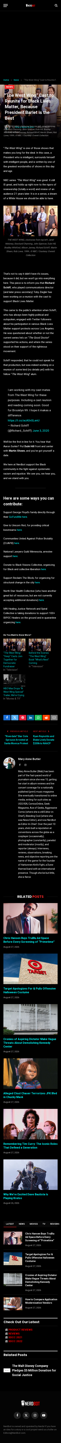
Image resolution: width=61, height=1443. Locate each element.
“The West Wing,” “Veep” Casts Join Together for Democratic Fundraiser (12, 659)
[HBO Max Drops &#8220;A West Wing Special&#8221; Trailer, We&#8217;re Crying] (14, 680)
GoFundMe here (18, 516)
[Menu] (5, 5)
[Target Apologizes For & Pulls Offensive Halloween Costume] (30, 969)
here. (37, 582)
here (19, 529)
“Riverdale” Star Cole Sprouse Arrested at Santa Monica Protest (16, 740)
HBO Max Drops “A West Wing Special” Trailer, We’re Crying (13, 692)
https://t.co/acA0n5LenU (23, 420)
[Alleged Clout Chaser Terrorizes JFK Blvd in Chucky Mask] (30, 1073)
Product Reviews (20, 1329)
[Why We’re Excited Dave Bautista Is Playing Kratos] (30, 1174)
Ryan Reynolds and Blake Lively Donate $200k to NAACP (43, 740)
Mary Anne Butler (29, 759)
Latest (10, 1224)
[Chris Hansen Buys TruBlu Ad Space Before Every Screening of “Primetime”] (30, 918)
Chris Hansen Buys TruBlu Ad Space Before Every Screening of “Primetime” (39, 1237)
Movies (34, 1224)
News (9, 86)
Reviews (14, 1333)
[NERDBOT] (30, 5)
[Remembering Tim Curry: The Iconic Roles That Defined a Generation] (30, 1124)
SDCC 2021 (15, 1337)
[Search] (56, 5)
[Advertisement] (30, 44)
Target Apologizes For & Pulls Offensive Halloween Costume (39, 1257)
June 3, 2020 (41, 430)
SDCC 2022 (15, 1341)
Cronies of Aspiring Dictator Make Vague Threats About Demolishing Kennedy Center (29, 1042)
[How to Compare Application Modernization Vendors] (13, 1303)
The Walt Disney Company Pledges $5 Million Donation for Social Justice (34, 1370)
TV (44, 1224)
